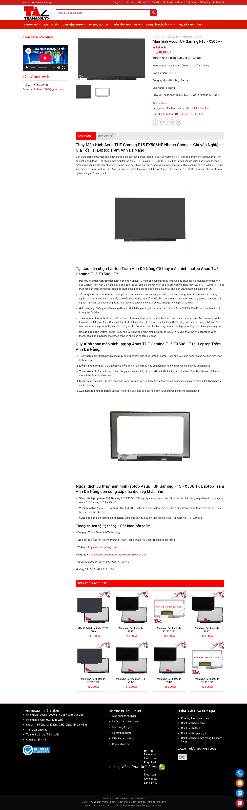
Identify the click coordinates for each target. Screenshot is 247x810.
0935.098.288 (76, 714)
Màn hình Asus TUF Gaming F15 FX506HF (180, 114)
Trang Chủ (117, 2)
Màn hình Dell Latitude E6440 (207, 630)
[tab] (86, 136)
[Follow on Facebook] (214, 3)
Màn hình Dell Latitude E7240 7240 (207, 680)
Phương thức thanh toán (195, 718)
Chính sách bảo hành (173, 2)
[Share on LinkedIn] (178, 122)
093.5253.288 (54, 719)
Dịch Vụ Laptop (98, 24)
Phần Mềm (191, 2)
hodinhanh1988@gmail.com (47, 89)
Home (156, 36)
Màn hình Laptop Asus (198, 108)
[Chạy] (27, 67)
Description (85, 135)
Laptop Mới (31, 24)
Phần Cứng (205, 2)
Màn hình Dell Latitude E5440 (169, 680)
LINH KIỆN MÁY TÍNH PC (159, 24)
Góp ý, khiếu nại (121, 744)
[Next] (142, 59)
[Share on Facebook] (155, 122)
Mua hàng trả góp (122, 727)
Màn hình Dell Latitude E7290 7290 (93, 680)
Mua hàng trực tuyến (124, 715)
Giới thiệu (130, 2)
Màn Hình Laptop (192, 36)
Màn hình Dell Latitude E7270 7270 (169, 630)
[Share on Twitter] (161, 122)
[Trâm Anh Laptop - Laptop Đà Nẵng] (37, 12)
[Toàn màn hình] (63, 67)
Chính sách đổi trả (191, 728)
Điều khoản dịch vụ (123, 738)
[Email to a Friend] (167, 122)
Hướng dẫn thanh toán (125, 721)
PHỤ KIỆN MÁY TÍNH (190, 24)
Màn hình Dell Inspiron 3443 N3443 (131, 680)
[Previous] (81, 59)
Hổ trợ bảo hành (121, 732)
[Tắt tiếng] (58, 67)
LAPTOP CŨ (50, 24)
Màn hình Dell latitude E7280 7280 (93, 630)
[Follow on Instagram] (217, 3)
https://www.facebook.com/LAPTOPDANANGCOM (117, 554)
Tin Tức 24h (153, 2)
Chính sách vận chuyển (194, 733)
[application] (45, 58)
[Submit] (153, 12)
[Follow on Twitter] (220, 3)
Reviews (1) (105, 135)
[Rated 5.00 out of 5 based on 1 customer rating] (188, 47)
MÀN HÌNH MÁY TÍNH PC (127, 24)
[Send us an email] (223, 3)
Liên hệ (141, 2)
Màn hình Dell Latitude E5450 (131, 630)
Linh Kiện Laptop (73, 24)
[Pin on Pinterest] (172, 122)
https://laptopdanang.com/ (103, 547)
